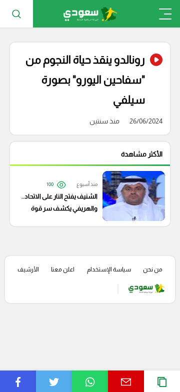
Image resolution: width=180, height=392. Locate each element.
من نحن (152, 269)
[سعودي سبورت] (90, 14)
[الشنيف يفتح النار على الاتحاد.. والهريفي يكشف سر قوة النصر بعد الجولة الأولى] (85, 196)
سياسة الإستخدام (109, 269)
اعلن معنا (62, 269)
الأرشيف (28, 269)
